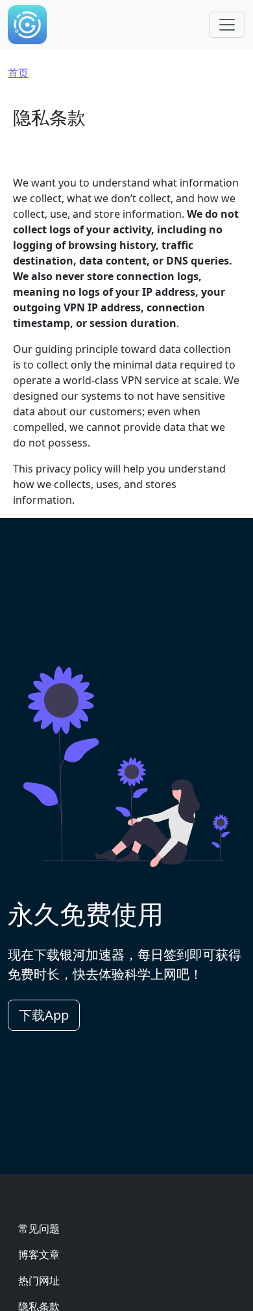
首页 (18, 73)
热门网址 (39, 1280)
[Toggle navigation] (227, 25)
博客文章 (39, 1254)
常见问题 (39, 1228)
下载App (44, 1015)
